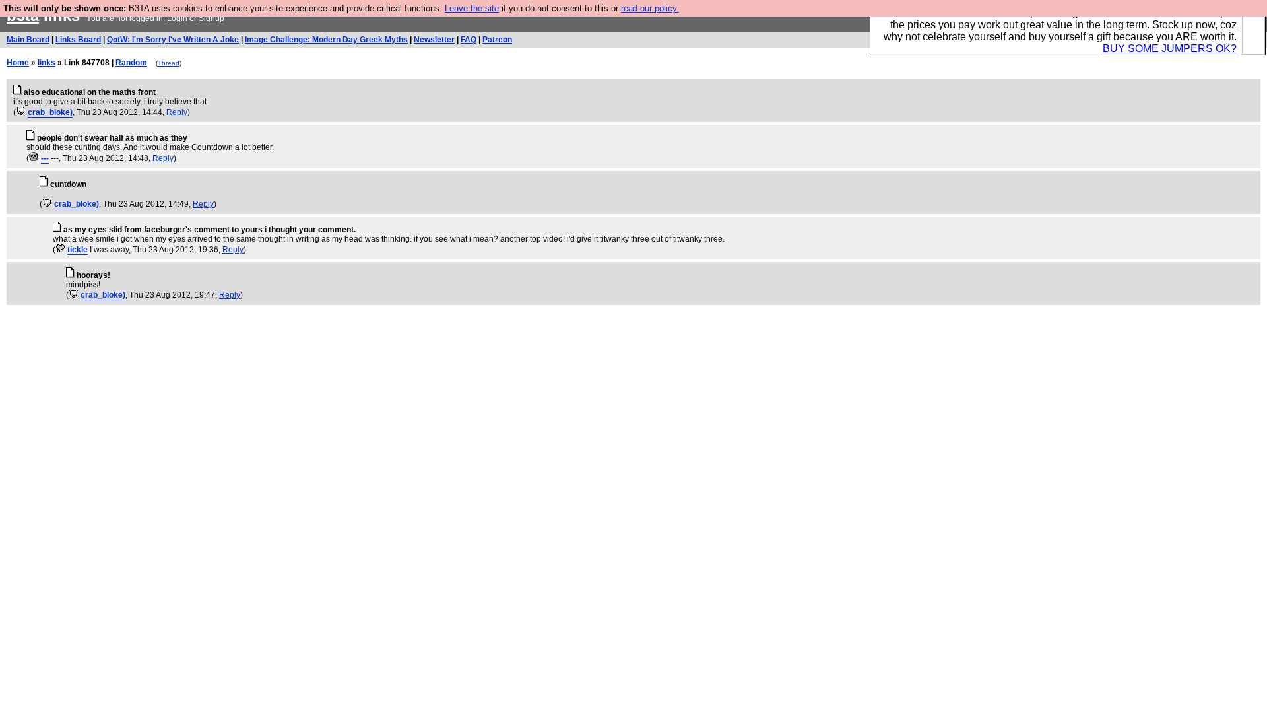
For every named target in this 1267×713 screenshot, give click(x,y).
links (46, 62)
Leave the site (472, 8)
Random (131, 62)
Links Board (78, 39)
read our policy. (650, 8)
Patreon (497, 39)
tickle (77, 249)
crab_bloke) (50, 112)
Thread (168, 63)
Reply (176, 112)
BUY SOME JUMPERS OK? (1170, 48)
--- (45, 158)
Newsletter (434, 39)
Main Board (28, 39)
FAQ (468, 39)
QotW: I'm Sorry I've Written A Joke (173, 39)
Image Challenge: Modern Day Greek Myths (326, 39)
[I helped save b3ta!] (21, 112)
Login (177, 18)
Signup (211, 18)
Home (18, 62)
